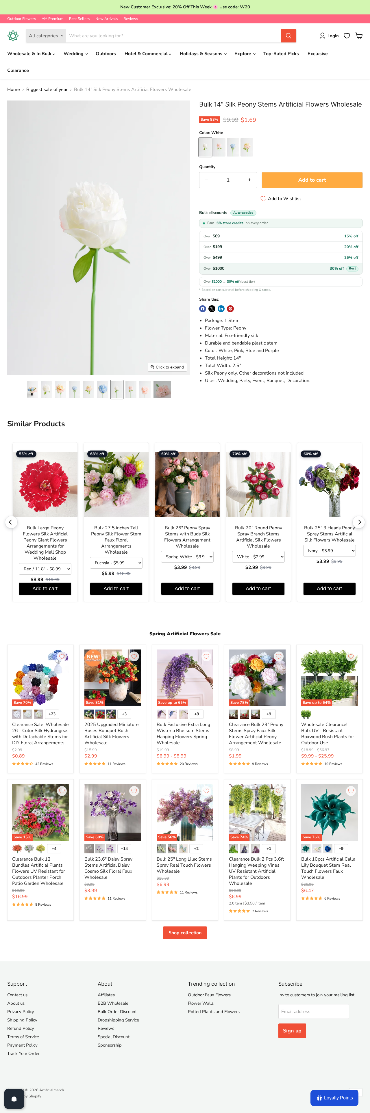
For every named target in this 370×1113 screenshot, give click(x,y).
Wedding (74, 54)
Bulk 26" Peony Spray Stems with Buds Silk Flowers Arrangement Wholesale (187, 537)
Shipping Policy (22, 1020)
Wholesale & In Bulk (30, 54)
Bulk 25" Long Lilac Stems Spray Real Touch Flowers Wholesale (184, 865)
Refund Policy (20, 1028)
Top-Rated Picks (281, 54)
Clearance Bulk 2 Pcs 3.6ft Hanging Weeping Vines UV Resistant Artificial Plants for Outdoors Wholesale (256, 871)
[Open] (14, 1099)
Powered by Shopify (24, 1096)
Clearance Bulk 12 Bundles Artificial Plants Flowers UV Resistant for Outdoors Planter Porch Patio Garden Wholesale (38, 871)
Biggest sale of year (47, 89)
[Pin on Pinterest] (230, 308)
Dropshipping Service (118, 1020)
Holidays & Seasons (201, 54)
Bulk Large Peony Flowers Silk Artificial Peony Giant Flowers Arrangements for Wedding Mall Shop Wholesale (45, 543)
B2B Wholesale (113, 1003)
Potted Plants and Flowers (214, 1012)
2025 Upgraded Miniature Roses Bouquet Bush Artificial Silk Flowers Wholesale (111, 733)
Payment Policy (22, 1045)
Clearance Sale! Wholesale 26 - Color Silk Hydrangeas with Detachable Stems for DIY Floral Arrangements (40, 733)
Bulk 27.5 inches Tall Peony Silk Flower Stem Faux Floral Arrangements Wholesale (116, 540)
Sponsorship (110, 1045)
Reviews (130, 19)
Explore (243, 54)
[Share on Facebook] (202, 308)
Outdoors (106, 54)
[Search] (288, 35)
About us (16, 1003)
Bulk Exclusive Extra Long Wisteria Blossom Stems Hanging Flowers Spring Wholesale (183, 733)
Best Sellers (79, 19)
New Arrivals (106, 19)
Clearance (18, 70)
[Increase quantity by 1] (249, 180)
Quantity (207, 167)
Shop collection (185, 933)
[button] (32, 389)
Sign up (292, 1030)
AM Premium (52, 19)
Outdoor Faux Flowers (209, 995)
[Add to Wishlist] (62, 656)
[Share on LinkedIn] (221, 308)
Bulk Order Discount (117, 1012)
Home (13, 89)
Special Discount (114, 1037)
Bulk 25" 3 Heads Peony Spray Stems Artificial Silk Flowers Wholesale (329, 534)
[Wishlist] (347, 36)
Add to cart (45, 588)
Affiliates (106, 995)
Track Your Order (23, 1053)
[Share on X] (211, 308)
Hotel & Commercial (147, 54)
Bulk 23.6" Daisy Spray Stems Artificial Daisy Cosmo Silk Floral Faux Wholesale (108, 868)
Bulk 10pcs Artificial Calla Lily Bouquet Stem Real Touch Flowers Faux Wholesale (328, 868)
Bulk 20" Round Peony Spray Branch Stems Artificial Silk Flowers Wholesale (258, 537)
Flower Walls (201, 1003)
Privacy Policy (20, 1012)
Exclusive (318, 54)
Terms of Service (23, 1037)
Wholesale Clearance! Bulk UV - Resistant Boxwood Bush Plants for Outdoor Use (327, 733)
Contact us (17, 995)
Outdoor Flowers (21, 19)
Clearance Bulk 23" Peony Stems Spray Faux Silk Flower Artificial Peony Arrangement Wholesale (256, 733)
